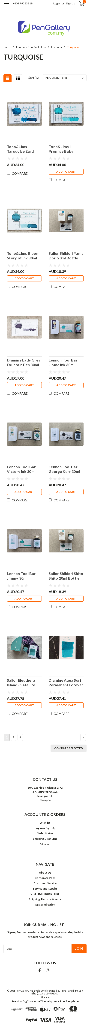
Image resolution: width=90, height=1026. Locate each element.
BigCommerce (31, 1001)
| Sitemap (45, 997)
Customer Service (45, 883)
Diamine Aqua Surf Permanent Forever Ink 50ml (66, 682)
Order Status (45, 833)
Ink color (56, 47)
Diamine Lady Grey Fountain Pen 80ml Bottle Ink (23, 362)
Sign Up (70, 3)
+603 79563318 (23, 3)
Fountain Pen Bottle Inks (31, 47)
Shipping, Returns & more (45, 899)
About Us (45, 872)
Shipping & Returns (45, 838)
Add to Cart (66, 171)
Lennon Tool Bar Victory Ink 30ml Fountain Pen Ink (21, 469)
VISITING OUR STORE (45, 894)
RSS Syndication (45, 904)
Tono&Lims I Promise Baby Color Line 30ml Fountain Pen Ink (63, 149)
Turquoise (73, 47)
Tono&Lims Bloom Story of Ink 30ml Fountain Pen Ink (23, 255)
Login (56, 3)
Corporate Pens (45, 878)
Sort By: (33, 78)
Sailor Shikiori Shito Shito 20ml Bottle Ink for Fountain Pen (66, 576)
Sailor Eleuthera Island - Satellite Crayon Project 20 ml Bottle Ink (23, 682)
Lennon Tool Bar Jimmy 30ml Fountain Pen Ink (21, 576)
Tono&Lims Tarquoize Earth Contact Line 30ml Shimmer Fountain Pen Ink (23, 149)
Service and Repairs (45, 888)
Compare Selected (68, 748)
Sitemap (45, 844)
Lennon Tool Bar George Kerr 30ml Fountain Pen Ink (64, 469)
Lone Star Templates (66, 1001)
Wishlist (45, 822)
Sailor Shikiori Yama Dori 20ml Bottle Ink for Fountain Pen (66, 255)
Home (7, 47)
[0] (79, 3)
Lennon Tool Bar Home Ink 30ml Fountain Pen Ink (63, 362)
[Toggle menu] (6, 6)
